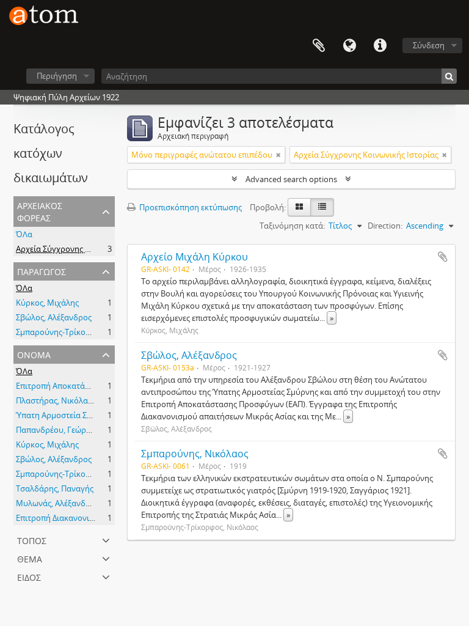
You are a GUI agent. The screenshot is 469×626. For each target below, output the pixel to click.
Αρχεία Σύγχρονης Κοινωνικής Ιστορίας (88, 248)
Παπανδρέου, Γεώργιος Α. (63, 429)
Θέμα (29, 558)
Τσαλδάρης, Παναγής (54, 488)
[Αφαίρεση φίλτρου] (278, 155)
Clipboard (319, 46)
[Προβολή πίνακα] (322, 207)
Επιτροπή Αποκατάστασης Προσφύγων (87, 385)
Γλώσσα (349, 46)
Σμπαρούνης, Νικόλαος (195, 453)
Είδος (29, 576)
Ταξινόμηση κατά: (292, 225)
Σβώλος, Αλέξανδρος (54, 317)
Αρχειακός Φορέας (39, 210)
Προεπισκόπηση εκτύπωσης (189, 207)
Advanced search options (291, 179)
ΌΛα (24, 234)
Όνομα (34, 353)
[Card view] (299, 207)
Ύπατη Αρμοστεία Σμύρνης (65, 415)
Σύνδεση (429, 45)
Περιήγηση (57, 75)
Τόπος (31, 539)
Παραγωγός (41, 270)
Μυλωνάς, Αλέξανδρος (57, 503)
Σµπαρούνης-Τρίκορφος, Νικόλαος (80, 331)
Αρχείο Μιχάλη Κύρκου (194, 256)
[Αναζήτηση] (449, 76)
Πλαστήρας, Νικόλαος (56, 400)
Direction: (385, 225)
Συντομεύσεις (380, 46)
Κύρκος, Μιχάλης (47, 302)
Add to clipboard (443, 257)
